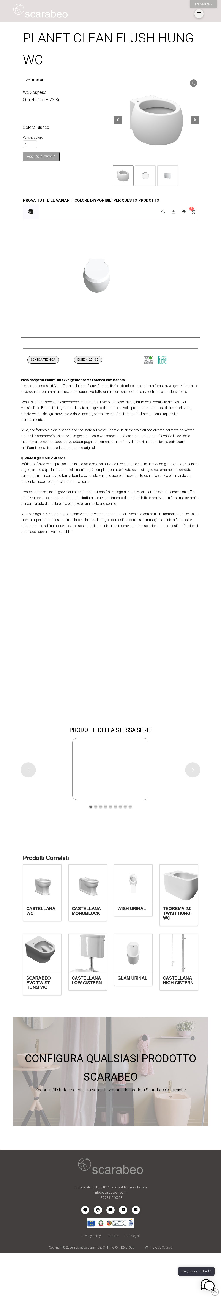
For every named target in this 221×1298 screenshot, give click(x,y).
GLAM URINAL (132, 978)
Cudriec (167, 1247)
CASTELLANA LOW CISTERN (87, 980)
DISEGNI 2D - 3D (88, 359)
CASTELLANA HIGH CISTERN (178, 980)
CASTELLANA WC (40, 910)
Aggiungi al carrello (41, 156)
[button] (199, 13)
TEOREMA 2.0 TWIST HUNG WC (177, 913)
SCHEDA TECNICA (43, 359)
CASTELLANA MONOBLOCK (86, 910)
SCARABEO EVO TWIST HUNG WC (38, 982)
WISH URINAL (131, 908)
